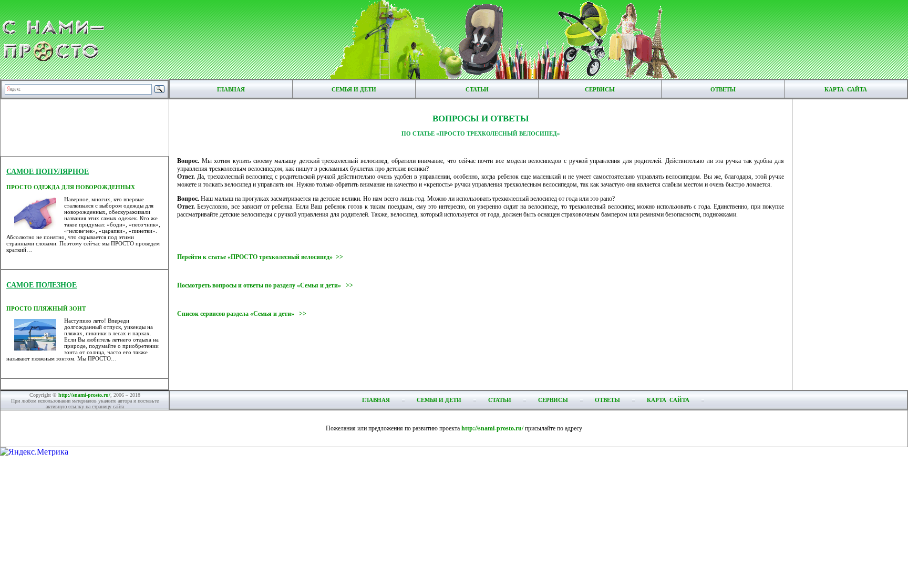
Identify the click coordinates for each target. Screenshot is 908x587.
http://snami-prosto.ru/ (84, 395)
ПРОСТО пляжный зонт (46, 308)
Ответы (723, 89)
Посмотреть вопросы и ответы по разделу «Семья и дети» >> (265, 285)
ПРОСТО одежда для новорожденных (70, 187)
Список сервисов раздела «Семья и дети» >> (241, 313)
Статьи (477, 89)
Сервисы (600, 89)
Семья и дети (354, 89)
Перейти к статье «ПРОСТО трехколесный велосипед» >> (260, 257)
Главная (231, 89)
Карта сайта (845, 89)
